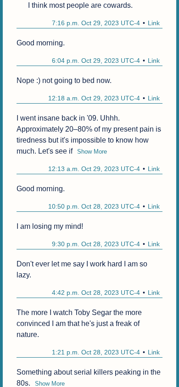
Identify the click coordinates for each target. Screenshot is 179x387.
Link (154, 23)
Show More (92, 151)
